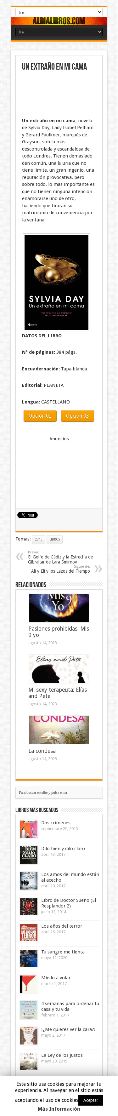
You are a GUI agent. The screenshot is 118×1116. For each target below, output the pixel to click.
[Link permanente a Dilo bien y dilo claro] (28, 855)
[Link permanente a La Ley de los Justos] (28, 1061)
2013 (38, 539)
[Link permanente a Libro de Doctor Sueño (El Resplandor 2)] (28, 906)
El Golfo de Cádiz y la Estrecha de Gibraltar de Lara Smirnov (60, 557)
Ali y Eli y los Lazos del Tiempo (60, 569)
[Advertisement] (53, 95)
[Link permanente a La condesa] (59, 730)
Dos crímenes (55, 823)
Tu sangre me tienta (63, 952)
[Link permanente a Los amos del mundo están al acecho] (28, 881)
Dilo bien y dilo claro (63, 848)
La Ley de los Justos (62, 1055)
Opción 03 (77, 416)
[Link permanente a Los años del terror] (28, 932)
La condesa (42, 751)
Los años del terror (61, 926)
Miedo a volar (55, 978)
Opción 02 (40, 416)
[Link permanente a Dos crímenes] (28, 829)
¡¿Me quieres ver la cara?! (68, 1029)
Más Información (59, 1109)
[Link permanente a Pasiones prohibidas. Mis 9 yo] (59, 608)
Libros (54, 539)
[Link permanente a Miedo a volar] (28, 984)
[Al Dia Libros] (59, 21)
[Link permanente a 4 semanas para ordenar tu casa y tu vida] (28, 1010)
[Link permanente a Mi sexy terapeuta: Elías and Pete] (59, 669)
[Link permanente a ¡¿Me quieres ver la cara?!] (28, 1035)
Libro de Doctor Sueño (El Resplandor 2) (68, 903)
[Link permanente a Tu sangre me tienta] (28, 958)
